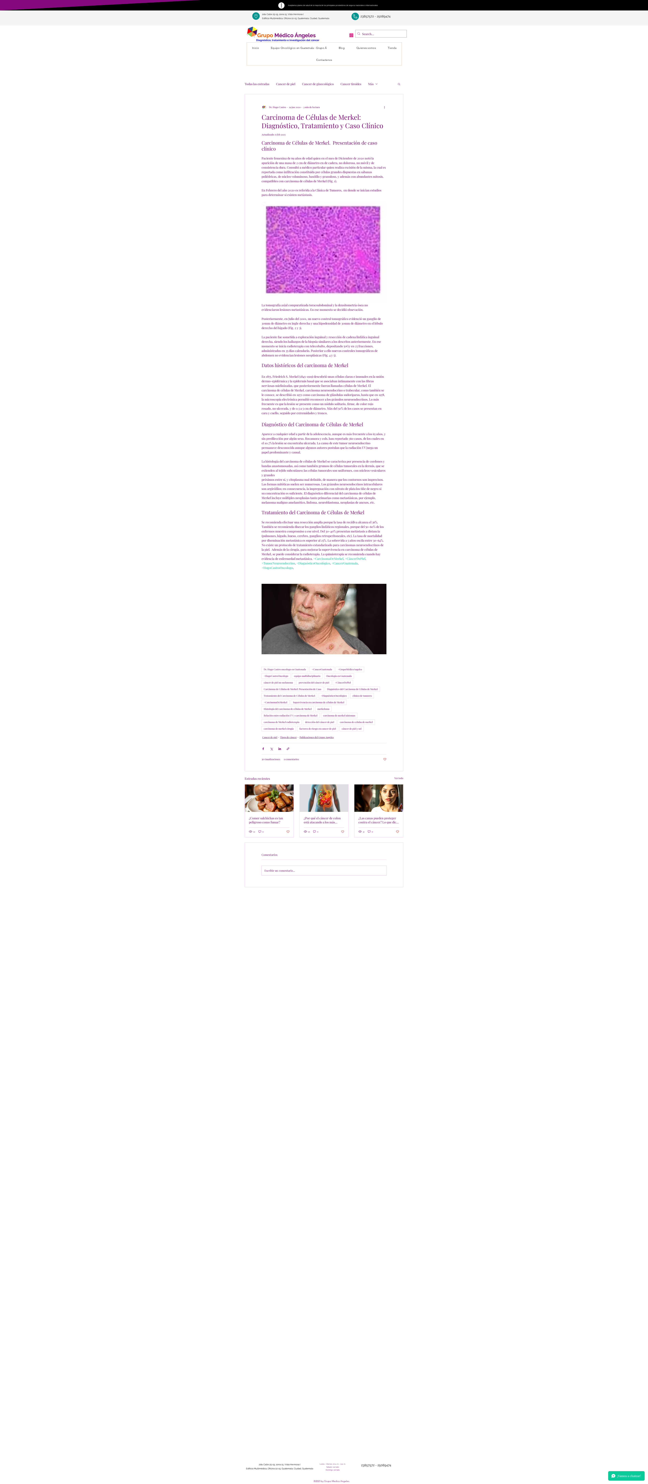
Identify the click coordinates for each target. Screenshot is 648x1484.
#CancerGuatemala (322, 669)
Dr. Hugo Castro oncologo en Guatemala (285, 669)
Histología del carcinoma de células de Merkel (288, 708)
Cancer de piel (285, 84)
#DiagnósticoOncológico (334, 695)
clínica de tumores (362, 695)
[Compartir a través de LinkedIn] (279, 748)
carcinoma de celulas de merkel (356, 722)
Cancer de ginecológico (318, 84)
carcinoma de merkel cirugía (279, 728)
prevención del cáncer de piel (314, 682)
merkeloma (323, 708)
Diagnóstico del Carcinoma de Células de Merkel (352, 689)
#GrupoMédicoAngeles (350, 669)
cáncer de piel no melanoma (278, 682)
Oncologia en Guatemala (339, 676)
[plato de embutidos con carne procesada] (269, 798)
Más (371, 84)
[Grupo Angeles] (351, 35)
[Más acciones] (384, 107)
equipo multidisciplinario (307, 676)
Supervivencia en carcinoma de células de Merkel (318, 702)
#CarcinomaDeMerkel (275, 702)
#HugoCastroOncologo (276, 676)
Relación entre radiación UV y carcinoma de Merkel (290, 715)
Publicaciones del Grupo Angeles (317, 737)
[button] (399, 84)
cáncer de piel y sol (351, 728)
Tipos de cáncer (288, 737)
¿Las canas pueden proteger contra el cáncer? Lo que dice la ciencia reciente (378, 820)
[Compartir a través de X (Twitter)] (271, 748)
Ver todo (398, 778)
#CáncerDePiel (343, 682)
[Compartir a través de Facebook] (263, 748)
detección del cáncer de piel (319, 722)
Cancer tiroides (351, 84)
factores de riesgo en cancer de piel (317, 728)
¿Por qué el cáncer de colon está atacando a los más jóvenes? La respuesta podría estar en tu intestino (323, 820)
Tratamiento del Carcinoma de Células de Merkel (289, 695)
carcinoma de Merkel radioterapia (281, 722)
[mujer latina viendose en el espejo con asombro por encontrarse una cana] (378, 798)
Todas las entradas (257, 84)
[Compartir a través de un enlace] (288, 748)
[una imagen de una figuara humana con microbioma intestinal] (324, 798)
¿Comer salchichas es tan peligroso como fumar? (266, 820)
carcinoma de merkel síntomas (339, 715)
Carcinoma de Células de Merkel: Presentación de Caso (292, 689)
